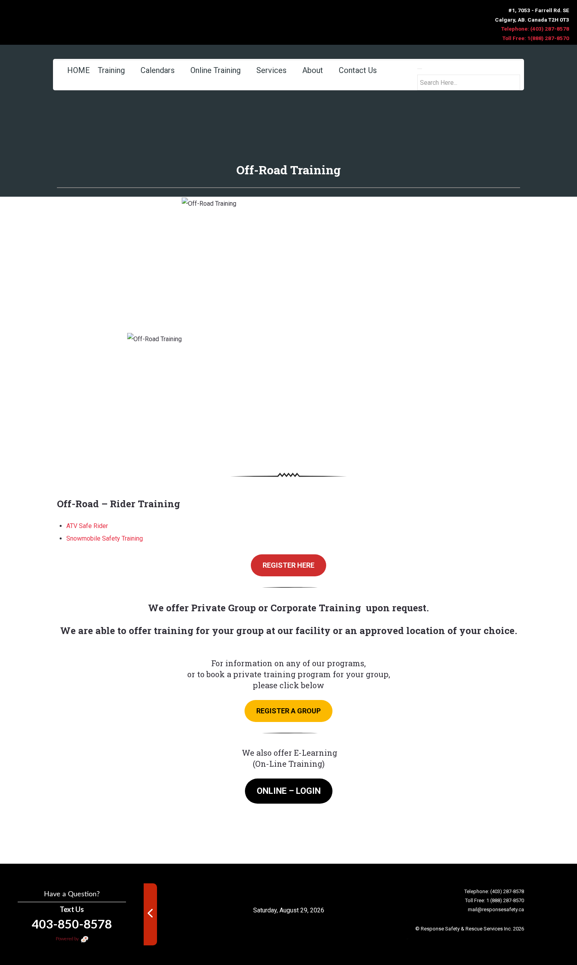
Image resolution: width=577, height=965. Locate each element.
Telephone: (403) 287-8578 (535, 29)
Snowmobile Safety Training (104, 538)
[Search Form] (419, 68)
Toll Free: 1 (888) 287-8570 (494, 900)
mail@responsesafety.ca (496, 909)
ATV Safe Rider (88, 526)
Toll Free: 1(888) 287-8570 (535, 38)
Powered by (68, 938)
